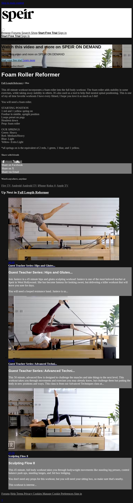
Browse (6, 32)
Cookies (38, 493)
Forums (16, 32)
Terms (20, 493)
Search (26, 32)
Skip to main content (12, 2)
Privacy (28, 493)
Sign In (25, 36)
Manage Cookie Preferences (58, 493)
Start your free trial (12, 60)
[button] (3, 30)
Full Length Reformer (12, 83)
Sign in (62, 32)
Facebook (7, 161)
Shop (34, 32)
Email (19, 161)
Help (13, 493)
